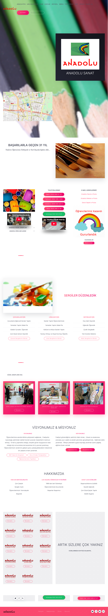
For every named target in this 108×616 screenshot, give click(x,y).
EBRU (61, 4)
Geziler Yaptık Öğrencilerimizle (54, 321)
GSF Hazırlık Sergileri (16, 455)
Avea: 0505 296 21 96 (54, 208)
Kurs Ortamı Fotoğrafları (38, 455)
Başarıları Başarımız (54, 490)
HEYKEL (55, 4)
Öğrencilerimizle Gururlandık (54, 487)
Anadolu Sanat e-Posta (89, 194)
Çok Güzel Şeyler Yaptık (89, 490)
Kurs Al (67, 611)
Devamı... (19, 410)
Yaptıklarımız (72, 449)
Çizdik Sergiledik (88, 329)
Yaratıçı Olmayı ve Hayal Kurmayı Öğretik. (54, 334)
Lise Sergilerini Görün (54, 338)
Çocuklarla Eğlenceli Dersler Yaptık (19, 321)
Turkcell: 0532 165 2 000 (54, 199)
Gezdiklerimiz (87, 449)
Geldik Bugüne (89, 494)
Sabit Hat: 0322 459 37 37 (89, 598)
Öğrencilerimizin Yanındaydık (19, 490)
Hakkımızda (54, 474)
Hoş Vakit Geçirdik (89, 321)
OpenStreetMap (49, 120)
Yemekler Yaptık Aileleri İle (19, 325)
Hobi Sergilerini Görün (89, 338)
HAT (76, 4)
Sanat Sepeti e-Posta (89, 202)
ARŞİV (82, 4)
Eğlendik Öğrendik (89, 325)
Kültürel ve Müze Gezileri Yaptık (54, 329)
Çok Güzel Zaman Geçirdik (19, 334)
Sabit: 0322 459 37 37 (54, 194)
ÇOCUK (47, 4)
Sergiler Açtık (19, 487)
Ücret (60, 611)
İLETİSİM (23, 12)
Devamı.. (10, 521)
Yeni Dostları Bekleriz (89, 334)
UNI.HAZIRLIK (32, 4)
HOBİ (41, 4)
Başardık (19, 494)
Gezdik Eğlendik (89, 487)
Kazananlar (89, 243)
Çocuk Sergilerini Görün (19, 338)
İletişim (40, 611)
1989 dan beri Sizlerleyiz (54, 483)
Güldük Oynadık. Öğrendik (19, 329)
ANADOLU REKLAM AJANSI (17, 231)
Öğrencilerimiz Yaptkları (27, 459)
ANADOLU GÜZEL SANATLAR (18, 227)
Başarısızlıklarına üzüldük (89, 483)
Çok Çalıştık (19, 483)
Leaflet (43, 120)
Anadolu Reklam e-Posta (89, 198)
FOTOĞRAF (69, 4)
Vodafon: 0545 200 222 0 (54, 204)
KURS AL (89, 4)
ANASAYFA (21, 4)
